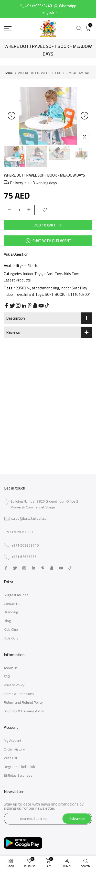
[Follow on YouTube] (41, 305)
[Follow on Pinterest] (29, 305)
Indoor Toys (32, 273)
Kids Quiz (11, 638)
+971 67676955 (24, 557)
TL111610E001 (78, 294)
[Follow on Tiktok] (46, 305)
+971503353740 (38, 5)
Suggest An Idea (16, 595)
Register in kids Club (19, 766)
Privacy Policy (14, 685)
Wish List (10, 758)
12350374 (22, 288)
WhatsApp (67, 5)
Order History (14, 749)
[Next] (84, 115)
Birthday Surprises (18, 775)
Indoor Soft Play (74, 288)
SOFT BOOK (54, 294)
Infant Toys (53, 273)
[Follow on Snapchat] (35, 305)
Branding (11, 612)
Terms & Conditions (19, 693)
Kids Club (11, 629)
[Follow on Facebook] (6, 305)
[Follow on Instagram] (18, 305)
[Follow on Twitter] (12, 305)
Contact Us (12, 603)
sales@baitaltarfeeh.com (30, 518)
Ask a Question (16, 254)
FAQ (7, 676)
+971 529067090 (19, 531)
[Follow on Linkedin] (24, 306)
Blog (7, 620)
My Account (12, 740)
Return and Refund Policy (23, 702)
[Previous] (11, 115)
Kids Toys (72, 273)
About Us (11, 668)
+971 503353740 (25, 545)
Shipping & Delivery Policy (24, 711)
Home (8, 73)
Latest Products (17, 280)
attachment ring (45, 288)
